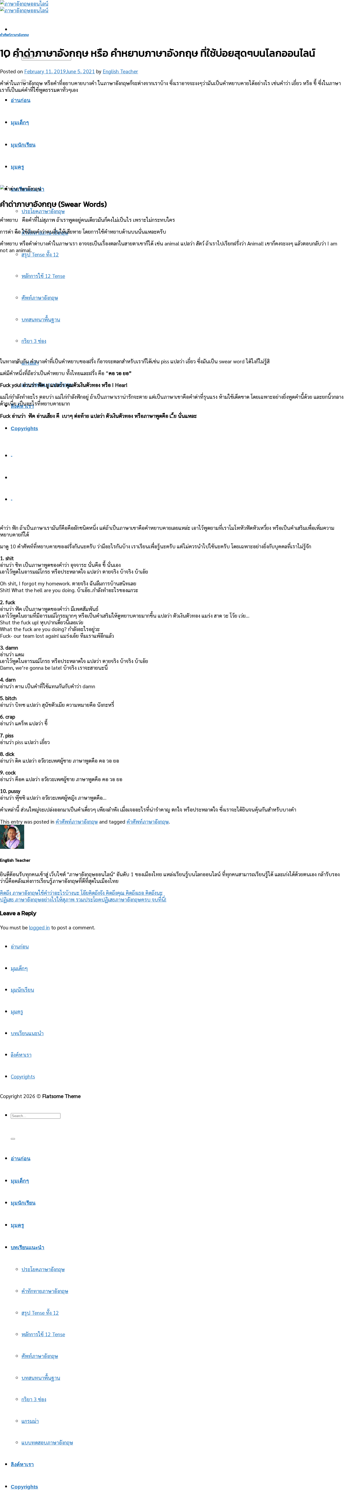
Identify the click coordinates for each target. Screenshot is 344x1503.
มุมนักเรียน (22, 989)
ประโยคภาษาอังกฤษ (43, 211)
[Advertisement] (172, 135)
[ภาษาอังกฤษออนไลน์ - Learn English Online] (24, 6)
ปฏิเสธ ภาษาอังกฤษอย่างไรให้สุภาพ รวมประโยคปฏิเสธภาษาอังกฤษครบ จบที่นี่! (83, 899)
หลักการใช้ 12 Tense (43, 1334)
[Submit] (13, 1139)
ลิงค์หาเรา (21, 1054)
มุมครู (17, 1011)
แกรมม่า (30, 1420)
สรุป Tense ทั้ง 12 (40, 254)
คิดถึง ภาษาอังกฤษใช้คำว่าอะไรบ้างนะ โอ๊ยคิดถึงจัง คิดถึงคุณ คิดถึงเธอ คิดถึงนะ (81, 892)
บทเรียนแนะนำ (27, 1033)
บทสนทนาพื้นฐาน (41, 1377)
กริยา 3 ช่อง (34, 1399)
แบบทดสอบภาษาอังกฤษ (47, 1442)
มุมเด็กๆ (19, 968)
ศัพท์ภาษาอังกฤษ (40, 1355)
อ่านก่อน (20, 946)
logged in (39, 927)
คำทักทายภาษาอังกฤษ (45, 1290)
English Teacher (120, 71)
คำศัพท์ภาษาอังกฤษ (14, 34)
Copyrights (24, 428)
